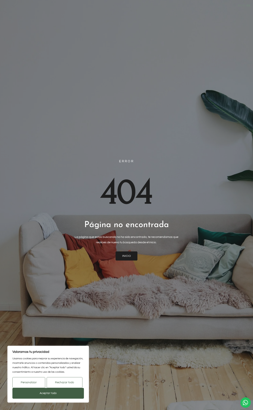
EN (240, 5)
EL (244, 5)
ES (248, 5)
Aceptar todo (48, 393)
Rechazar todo (64, 382)
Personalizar (29, 382)
